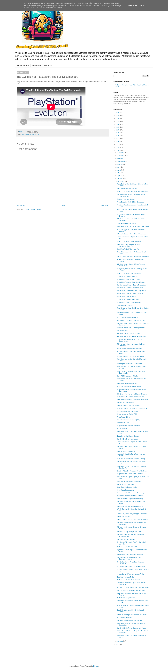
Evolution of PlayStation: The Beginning (130, 493)
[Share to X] (32, 132)
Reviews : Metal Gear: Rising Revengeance (131, 336)
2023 (118, 121)
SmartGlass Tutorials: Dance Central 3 (130, 294)
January (120, 641)
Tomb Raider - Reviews (125, 305)
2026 (118, 113)
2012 (118, 644)
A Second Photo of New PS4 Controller (130, 496)
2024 (118, 118)
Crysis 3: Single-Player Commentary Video (131, 628)
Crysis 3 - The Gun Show (125, 484)
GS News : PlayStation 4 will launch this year (132, 394)
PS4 (39, 134)
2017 (118, 138)
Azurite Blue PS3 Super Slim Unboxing (130, 554)
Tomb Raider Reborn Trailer (126, 223)
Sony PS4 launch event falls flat (127, 376)
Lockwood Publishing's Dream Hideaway (131, 566)
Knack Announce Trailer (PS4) (127, 414)
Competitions (36, 65)
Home (63, 206)
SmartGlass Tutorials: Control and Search (131, 282)
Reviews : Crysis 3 (123, 331)
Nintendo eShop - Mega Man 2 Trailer (129, 620)
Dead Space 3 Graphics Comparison (129, 364)
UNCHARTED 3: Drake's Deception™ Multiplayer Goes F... (129, 245)
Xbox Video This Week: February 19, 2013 (131, 320)
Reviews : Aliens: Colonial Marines (128, 333)
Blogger (95, 666)
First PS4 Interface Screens (126, 199)
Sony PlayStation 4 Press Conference (129, 349)
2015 (118, 144)
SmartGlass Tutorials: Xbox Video (128, 279)
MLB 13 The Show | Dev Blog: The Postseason (132, 192)
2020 (118, 130)
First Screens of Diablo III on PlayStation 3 (131, 328)
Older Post (104, 206)
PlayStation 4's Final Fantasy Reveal (129, 386)
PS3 (36, 134)
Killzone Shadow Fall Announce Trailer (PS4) (132, 408)
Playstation (25, 134)
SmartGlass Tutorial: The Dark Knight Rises (131, 291)
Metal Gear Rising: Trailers (126, 598)
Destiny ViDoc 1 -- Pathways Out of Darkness (132, 471)
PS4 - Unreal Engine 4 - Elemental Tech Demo (132, 400)
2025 (118, 115)
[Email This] (28, 132)
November (121, 155)
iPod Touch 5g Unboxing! (125, 490)
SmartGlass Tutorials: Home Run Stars (130, 288)
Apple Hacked (122, 428)
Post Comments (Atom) (33, 209)
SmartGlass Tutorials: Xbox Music (128, 299)
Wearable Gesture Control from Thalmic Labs (132, 234)
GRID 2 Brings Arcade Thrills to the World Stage (133, 519)
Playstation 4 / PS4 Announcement (128, 426)
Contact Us (48, 65)
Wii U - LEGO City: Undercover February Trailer (133, 587)
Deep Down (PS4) (123, 423)
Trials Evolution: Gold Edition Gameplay (130, 202)
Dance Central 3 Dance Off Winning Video (131, 590)
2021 (118, 127)
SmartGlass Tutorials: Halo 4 (126, 296)
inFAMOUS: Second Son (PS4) (127, 411)
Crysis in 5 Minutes (123, 516)
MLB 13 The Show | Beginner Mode (129, 241)
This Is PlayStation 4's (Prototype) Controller (131, 514)
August (119, 164)
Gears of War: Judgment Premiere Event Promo (133, 257)
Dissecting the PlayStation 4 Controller (130, 506)
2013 (118, 150)
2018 (118, 136)
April (119, 176)
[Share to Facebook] (35, 132)
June (119, 170)
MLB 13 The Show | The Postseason (129, 273)
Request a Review (23, 65)
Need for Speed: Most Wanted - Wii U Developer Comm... (129, 558)
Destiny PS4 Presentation (125, 403)
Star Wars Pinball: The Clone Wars (128, 249)
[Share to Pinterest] (37, 132)
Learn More (132, 5)
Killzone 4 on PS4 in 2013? (126, 617)
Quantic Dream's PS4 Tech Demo (128, 405)
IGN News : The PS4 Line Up (127, 383)
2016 (118, 141)
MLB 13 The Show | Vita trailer (127, 547)
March (119, 179)
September (121, 161)
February (120, 181)
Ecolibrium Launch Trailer (125, 577)
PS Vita (32, 134)
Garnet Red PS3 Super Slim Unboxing (130, 499)
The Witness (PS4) (123, 417)
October (120, 158)
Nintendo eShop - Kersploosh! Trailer (129, 532)
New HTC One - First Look (126, 451)
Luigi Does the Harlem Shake (127, 487)
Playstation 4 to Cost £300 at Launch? (130, 474)
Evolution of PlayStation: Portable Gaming (131, 459)
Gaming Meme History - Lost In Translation (131, 285)
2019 (118, 133)
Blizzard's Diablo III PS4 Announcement (130, 397)
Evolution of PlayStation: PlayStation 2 (130, 481)
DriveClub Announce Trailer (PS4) (128, 420)
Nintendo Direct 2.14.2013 (126, 539)
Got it (142, 5)
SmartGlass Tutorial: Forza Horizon (129, 302)
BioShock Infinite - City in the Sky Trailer (130, 356)
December (121, 153)
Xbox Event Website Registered (127, 317)
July (119, 167)
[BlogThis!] (30, 132)
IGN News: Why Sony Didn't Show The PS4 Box (133, 226)
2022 (118, 124)
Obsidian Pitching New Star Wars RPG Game (132, 615)
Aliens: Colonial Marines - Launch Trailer (131, 574)
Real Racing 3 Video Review (127, 189)
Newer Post (21, 206)
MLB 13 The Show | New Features (128, 580)
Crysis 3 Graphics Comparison (127, 439)
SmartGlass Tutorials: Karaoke (127, 276)
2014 (118, 147)
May (119, 173)
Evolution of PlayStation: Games (128, 436)
